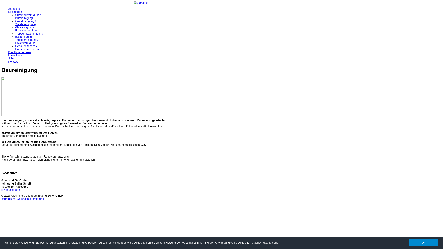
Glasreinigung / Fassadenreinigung (27, 29)
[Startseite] (141, 2)
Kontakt (13, 61)
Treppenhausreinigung (29, 33)
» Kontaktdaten (10, 189)
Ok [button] (423, 242)
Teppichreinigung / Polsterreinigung (26, 41)
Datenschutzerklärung (30, 198)
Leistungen (15, 11)
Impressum (8, 198)
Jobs (11, 58)
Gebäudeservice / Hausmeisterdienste (27, 48)
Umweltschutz (17, 55)
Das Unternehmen (19, 52)
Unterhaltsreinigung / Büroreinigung (28, 16)
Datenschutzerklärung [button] (264, 242)
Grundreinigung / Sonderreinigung (25, 23)
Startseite (14, 8)
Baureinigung (23, 36)
